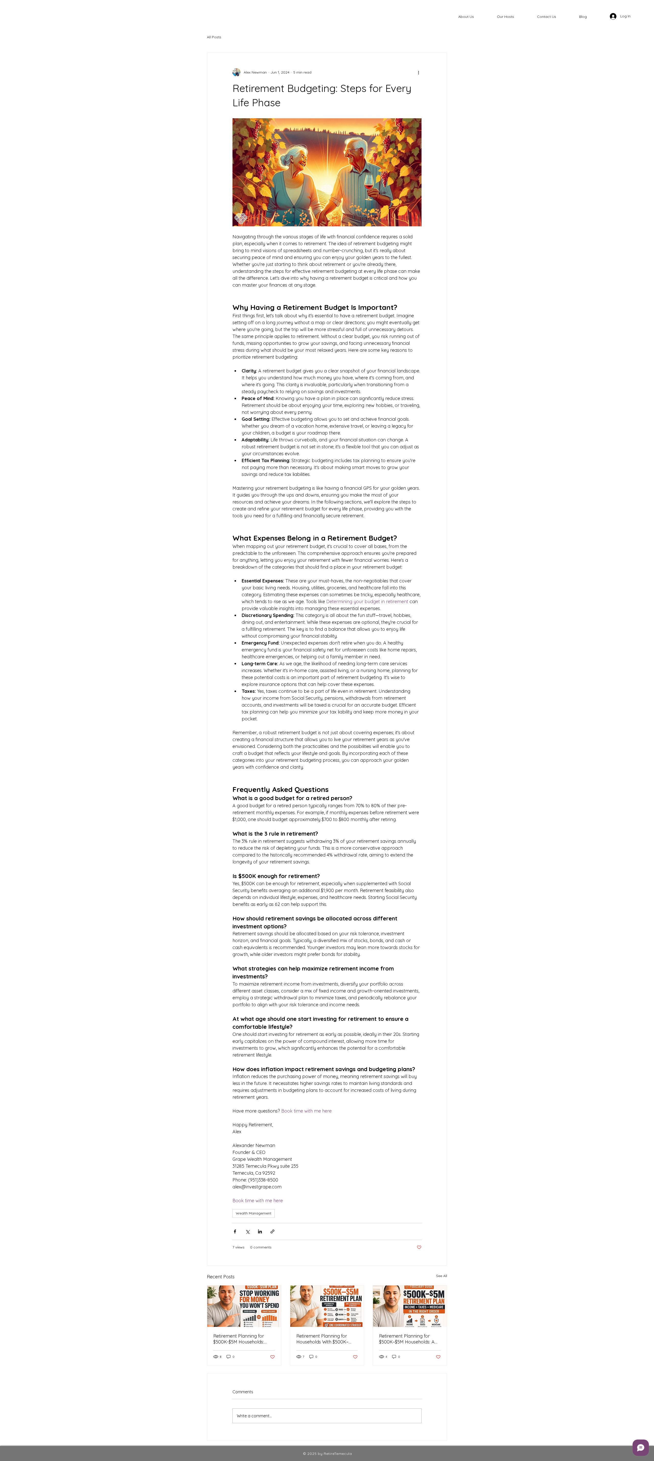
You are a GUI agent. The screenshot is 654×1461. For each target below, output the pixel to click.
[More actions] (418, 72)
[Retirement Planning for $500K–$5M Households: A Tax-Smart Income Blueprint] (410, 1306)
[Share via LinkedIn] (260, 1231)
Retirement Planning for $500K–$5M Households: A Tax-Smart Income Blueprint (409, 1339)
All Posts (214, 37)
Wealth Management (253, 1213)
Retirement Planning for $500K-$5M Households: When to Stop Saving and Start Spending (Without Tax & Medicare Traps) (243, 1339)
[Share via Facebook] (234, 1231)
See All (441, 1275)
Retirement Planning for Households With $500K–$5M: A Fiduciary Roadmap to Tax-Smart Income (325, 1339)
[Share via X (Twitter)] (247, 1231)
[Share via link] (272, 1231)
